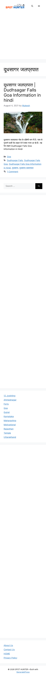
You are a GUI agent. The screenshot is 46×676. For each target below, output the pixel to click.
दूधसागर (15, 168)
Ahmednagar (10, 400)
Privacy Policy (10, 658)
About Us (8, 645)
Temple (7, 433)
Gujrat (7, 412)
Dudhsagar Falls (15, 160)
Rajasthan (8, 429)
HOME (7, 653)
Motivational (10, 425)
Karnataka (9, 416)
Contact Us (9, 649)
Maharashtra (10, 420)
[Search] (38, 186)
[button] (32, 6)
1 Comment (12, 171)
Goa (9, 156)
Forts (6, 404)
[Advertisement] (23, 36)
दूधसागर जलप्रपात (26, 168)
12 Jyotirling (9, 396)
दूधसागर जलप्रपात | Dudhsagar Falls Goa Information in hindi (22, 92)
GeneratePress (23, 672)
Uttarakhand (10, 437)
